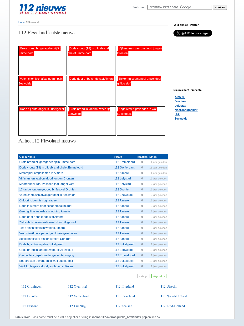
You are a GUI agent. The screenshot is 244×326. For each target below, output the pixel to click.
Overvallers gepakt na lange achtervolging (46, 255)
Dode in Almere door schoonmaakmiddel (45, 206)
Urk (177, 114)
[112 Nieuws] (50, 17)
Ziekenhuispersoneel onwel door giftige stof (47, 222)
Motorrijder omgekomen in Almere (41, 173)
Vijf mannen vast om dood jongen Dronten (46, 178)
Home (21, 22)
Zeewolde (181, 118)
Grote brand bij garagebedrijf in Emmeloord (47, 162)
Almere (180, 97)
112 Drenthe (29, 296)
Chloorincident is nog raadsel (38, 200)
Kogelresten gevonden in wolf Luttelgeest (46, 261)
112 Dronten (122, 189)
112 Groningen (31, 286)
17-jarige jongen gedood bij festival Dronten (47, 189)
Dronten (180, 101)
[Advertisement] (74, 41)
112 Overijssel (77, 286)
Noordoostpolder (186, 110)
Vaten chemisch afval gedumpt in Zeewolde (47, 195)
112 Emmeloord (124, 162)
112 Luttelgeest (124, 244)
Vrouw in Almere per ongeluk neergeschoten (48, 233)
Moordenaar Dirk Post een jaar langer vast (46, 184)
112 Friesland (125, 286)
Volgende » (159, 276)
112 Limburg (77, 306)
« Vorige (143, 276)
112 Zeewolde (123, 195)
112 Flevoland (125, 296)
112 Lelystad (122, 178)
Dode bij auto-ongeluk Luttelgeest (41, 244)
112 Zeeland (124, 306)
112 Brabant (29, 306)
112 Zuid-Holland (173, 306)
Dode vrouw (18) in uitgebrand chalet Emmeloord (51, 167)
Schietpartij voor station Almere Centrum (45, 239)
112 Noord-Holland (174, 296)
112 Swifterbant (124, 167)
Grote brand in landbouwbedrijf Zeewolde (46, 250)
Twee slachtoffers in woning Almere (42, 228)
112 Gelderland (78, 296)
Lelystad (180, 105)
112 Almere (121, 173)
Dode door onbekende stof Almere (41, 217)
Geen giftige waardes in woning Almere (44, 211)
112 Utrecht (169, 286)
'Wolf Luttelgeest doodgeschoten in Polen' (46, 266)
